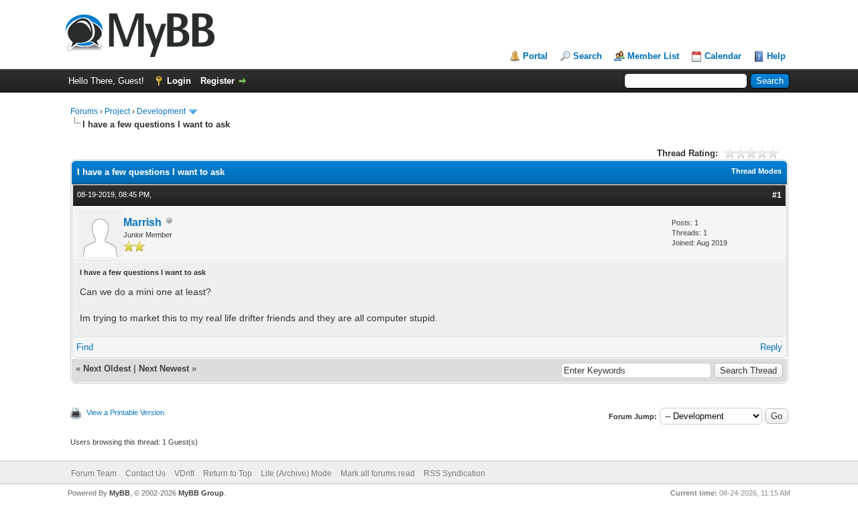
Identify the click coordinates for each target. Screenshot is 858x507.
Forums (84, 111)
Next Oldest (107, 368)
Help (776, 56)
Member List (653, 56)
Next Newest (164, 368)
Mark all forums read (378, 473)
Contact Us (145, 473)
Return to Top (227, 473)
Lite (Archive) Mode (296, 473)
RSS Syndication (454, 473)
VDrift (184, 473)
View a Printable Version (125, 412)
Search (587, 56)
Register (217, 81)
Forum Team (94, 473)
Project (117, 111)
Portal (535, 56)
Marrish (142, 222)
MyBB (119, 493)
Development (161, 111)
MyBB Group (201, 493)
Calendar (722, 56)
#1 (777, 195)
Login (179, 81)
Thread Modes (756, 171)
